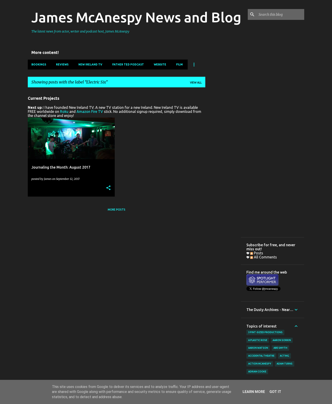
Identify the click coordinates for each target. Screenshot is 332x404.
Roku (64, 111)
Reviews (62, 64)
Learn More (254, 392)
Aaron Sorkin (282, 340)
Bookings (38, 64)
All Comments (265, 257)
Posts (258, 253)
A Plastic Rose (257, 340)
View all (196, 82)
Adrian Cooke (257, 371)
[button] (108, 188)
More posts (116, 209)
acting (284, 355)
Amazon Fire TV (90, 111)
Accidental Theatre (261, 355)
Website (160, 64)
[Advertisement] (223, 158)
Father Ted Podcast (128, 64)
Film (179, 64)
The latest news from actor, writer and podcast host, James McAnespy (80, 31)
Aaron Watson (258, 347)
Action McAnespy (259, 363)
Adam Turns (284, 363)
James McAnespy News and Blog (136, 17)
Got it (275, 392)
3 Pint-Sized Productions (265, 332)
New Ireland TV (90, 64)
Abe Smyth (280, 347)
